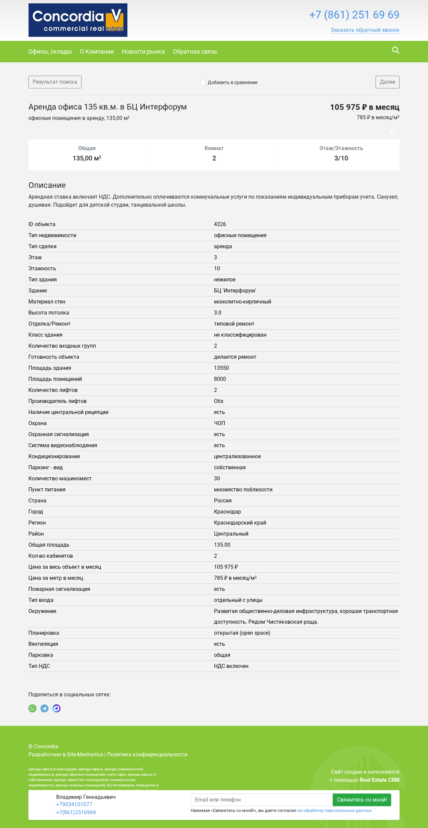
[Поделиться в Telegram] (44, 708)
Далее (387, 82)
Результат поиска (55, 82)
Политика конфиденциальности (147, 754)
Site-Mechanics (85, 754)
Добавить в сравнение (232, 82)
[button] (365, 30)
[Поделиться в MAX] (56, 708)
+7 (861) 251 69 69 (354, 14)
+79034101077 (74, 804)
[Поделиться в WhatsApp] (32, 708)
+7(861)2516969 (76, 812)
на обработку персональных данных (334, 810)
